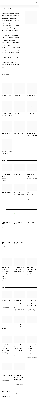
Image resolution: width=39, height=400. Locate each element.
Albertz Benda (9, 2)
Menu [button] (36, 2)
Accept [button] (35, 393)
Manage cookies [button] (17, 393)
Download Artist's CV (7, 74)
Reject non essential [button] (27, 393)
